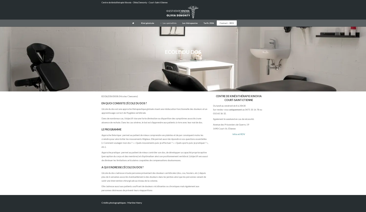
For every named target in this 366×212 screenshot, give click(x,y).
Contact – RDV (227, 23)
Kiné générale (147, 23)
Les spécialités (169, 23)
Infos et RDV (238, 134)
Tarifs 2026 (208, 23)
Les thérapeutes (190, 23)
